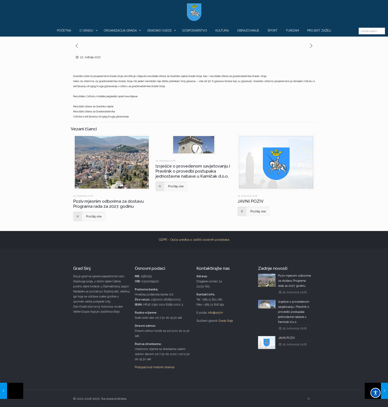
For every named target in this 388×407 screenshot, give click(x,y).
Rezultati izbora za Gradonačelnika (94, 111)
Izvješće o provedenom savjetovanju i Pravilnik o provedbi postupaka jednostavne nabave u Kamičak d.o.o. (192, 171)
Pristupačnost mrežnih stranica (154, 367)
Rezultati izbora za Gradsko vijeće (93, 106)
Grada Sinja (225, 320)
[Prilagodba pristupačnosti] (375, 393)
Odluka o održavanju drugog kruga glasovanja (101, 116)
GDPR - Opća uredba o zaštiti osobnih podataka (194, 239)
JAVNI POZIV (250, 201)
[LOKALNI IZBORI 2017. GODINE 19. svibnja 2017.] (11, 391)
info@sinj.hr (215, 312)
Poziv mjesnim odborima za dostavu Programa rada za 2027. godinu (108, 204)
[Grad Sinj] (194, 12)
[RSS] (309, 399)
